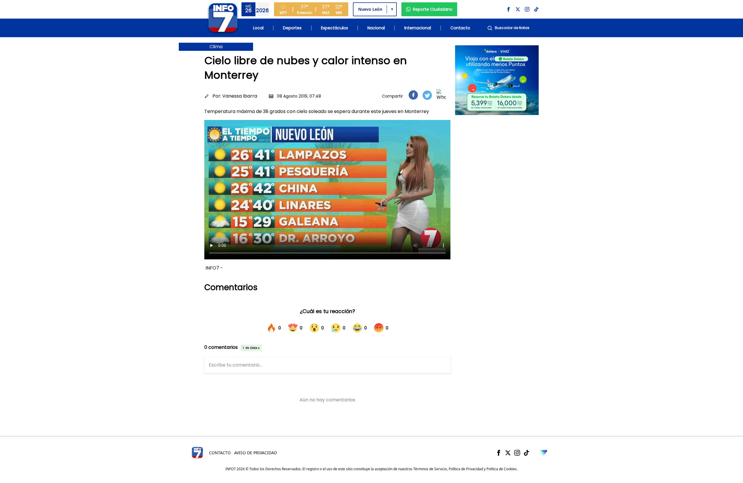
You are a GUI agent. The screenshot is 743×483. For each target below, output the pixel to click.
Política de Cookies (501, 468)
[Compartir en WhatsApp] (441, 95)
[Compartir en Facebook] (413, 95)
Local (258, 28)
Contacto (460, 28)
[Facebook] (499, 453)
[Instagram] (517, 453)
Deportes (292, 28)
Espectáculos (334, 28)
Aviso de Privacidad (255, 452)
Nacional (376, 28)
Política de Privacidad (466, 468)
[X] (508, 453)
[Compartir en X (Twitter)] (427, 95)
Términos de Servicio (430, 468)
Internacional (417, 28)
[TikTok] (526, 453)
